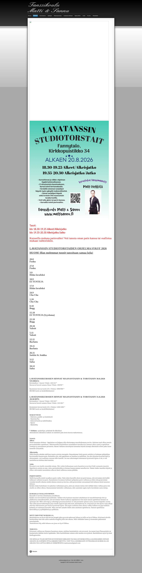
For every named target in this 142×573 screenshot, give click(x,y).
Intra (82, 560)
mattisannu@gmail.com (64, 560)
